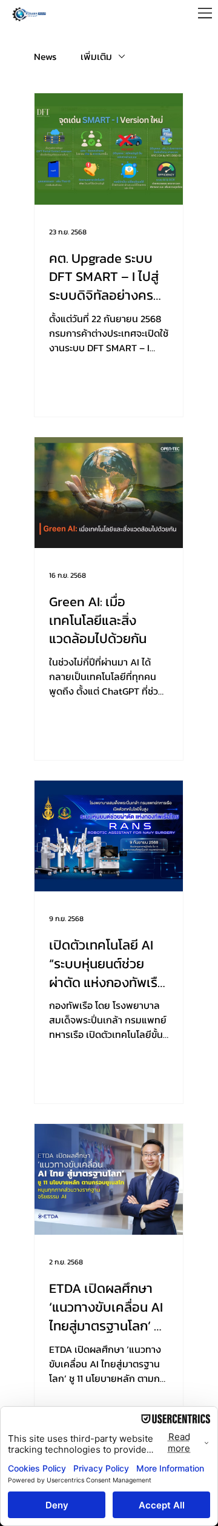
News (45, 56)
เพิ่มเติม (96, 56)
